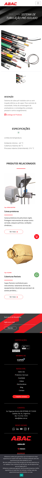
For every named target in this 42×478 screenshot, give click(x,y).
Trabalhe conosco (21, 396)
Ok (21, 475)
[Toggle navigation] (38, 3)
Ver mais (13, 231)
